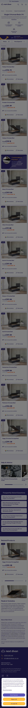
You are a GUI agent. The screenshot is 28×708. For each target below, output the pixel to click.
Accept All (14, 703)
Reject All (14, 699)
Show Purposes (14, 695)
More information (7, 690)
